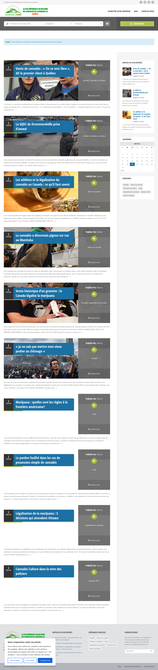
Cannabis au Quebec (97, 80)
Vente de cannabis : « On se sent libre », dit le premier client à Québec (43, 70)
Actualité (86, 80)
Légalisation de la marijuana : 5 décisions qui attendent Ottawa (37, 515)
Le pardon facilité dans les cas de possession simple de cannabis (38, 460)
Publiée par (94, 65)
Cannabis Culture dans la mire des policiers (38, 571)
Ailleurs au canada (94, 247)
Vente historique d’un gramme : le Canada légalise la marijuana (39, 293)
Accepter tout (45, 660)
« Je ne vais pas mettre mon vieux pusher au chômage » (39, 348)
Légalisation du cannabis (98, 303)
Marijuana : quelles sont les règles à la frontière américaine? (42, 404)
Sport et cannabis (94, 192)
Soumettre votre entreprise (119, 11)
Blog (136, 11)
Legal (94, 414)
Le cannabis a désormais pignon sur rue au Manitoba (42, 237)
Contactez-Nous (147, 11)
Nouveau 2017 (94, 581)
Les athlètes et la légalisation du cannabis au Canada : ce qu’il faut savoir (43, 182)
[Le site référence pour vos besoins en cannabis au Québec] (26, 10)
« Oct (122, 171)
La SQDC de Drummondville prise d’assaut (38, 126)
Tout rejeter (30, 660)
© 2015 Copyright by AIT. (11, 666)
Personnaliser (15, 660)
